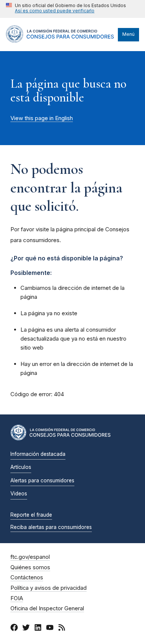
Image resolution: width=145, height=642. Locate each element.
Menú (128, 34)
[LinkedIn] (38, 628)
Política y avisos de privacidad (48, 588)
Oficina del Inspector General (47, 608)
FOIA (16, 598)
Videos (18, 494)
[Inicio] (60, 41)
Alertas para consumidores (42, 480)
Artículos (20, 467)
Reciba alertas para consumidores (51, 527)
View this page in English (41, 118)
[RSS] (61, 628)
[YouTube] (50, 628)
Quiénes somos (30, 567)
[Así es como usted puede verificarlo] (66, 9)
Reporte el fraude (31, 515)
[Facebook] (14, 628)
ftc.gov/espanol (30, 557)
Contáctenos (26, 577)
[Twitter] (26, 628)
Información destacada (37, 454)
